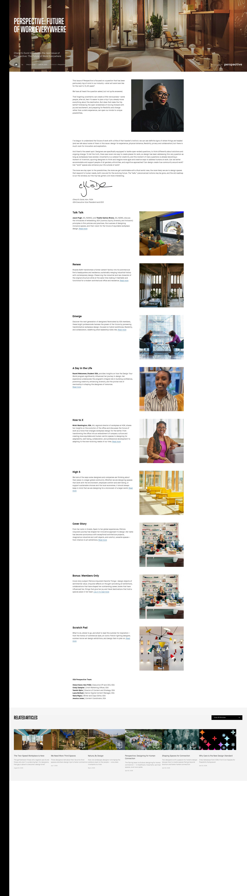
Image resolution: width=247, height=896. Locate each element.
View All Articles (220, 717)
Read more (83, 229)
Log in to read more (101, 592)
